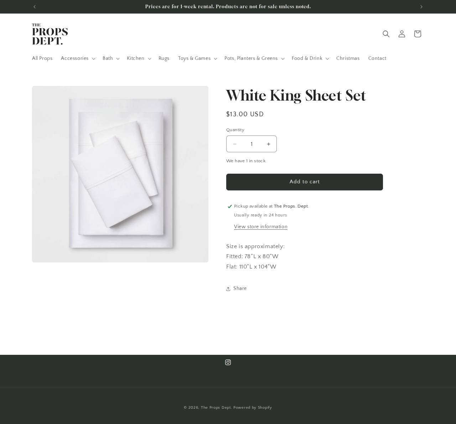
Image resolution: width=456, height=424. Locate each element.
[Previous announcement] (34, 7)
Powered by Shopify (252, 407)
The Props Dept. (216, 407)
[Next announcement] (421, 7)
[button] (77, 58)
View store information (260, 227)
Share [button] (240, 288)
